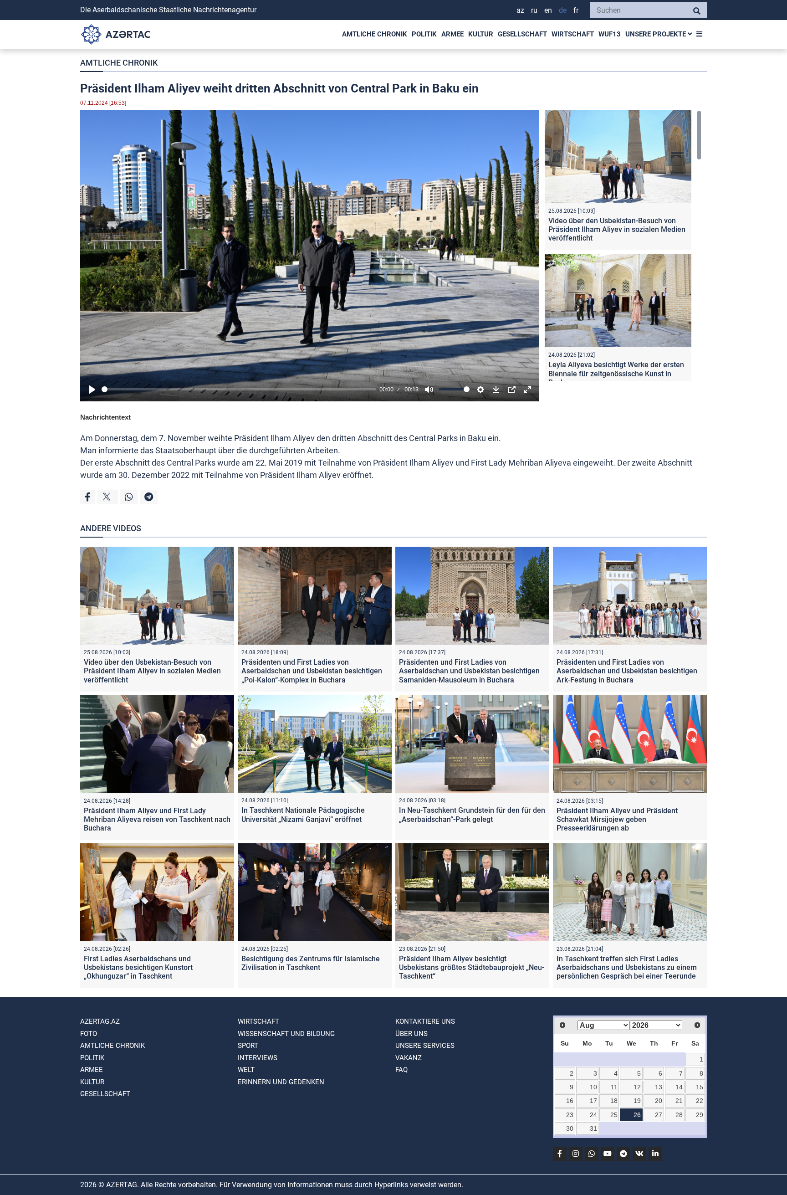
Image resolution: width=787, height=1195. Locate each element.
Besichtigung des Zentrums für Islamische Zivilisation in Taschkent (310, 963)
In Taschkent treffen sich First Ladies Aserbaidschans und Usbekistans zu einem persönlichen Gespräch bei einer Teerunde (627, 967)
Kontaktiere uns (425, 1021)
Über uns (411, 1034)
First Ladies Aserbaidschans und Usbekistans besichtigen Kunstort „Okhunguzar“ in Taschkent (138, 967)
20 (658, 1100)
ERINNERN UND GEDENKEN (281, 1082)
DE (563, 10)
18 (614, 1100)
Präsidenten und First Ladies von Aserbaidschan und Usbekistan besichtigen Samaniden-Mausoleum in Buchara (469, 671)
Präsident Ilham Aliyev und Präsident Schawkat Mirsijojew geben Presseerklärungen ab (617, 819)
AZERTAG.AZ (100, 1021)
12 (637, 1087)
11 (614, 1087)
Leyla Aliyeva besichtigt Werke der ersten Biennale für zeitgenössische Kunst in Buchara (616, 373)
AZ (520, 10)
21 (679, 1100)
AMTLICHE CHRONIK (374, 34)
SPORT (248, 1045)
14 (679, 1087)
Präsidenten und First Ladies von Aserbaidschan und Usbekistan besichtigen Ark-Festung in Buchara (627, 671)
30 (569, 1128)
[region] (623, 245)
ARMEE (452, 34)
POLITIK (424, 34)
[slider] (239, 389)
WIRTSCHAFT (573, 34)
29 (699, 1114)
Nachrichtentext (105, 417)
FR (575, 10)
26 (637, 1114)
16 (569, 1100)
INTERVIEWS (257, 1058)
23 (569, 1114)
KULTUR (480, 34)
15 (699, 1087)
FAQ (401, 1070)
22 (699, 1100)
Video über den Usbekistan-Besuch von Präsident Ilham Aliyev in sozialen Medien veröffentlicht (616, 229)
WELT (246, 1070)
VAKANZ (408, 1058)
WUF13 (609, 34)
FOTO (88, 1034)
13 (658, 1087)
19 (637, 1100)
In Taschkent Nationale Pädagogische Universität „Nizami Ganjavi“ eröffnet (303, 814)
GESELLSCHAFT (522, 34)
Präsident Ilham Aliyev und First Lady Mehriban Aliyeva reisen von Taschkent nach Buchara (157, 819)
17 (593, 1100)
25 (614, 1114)
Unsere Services (425, 1045)
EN (548, 10)
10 (593, 1087)
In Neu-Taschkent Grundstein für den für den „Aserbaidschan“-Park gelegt (472, 814)
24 (593, 1114)
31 (593, 1128)
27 (658, 1114)
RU (534, 10)
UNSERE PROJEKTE (656, 34)
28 (679, 1114)
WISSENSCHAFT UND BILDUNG (286, 1034)
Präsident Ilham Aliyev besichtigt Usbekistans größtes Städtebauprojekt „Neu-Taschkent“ (471, 967)
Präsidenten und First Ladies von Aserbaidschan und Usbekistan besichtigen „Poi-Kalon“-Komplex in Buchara (311, 671)
